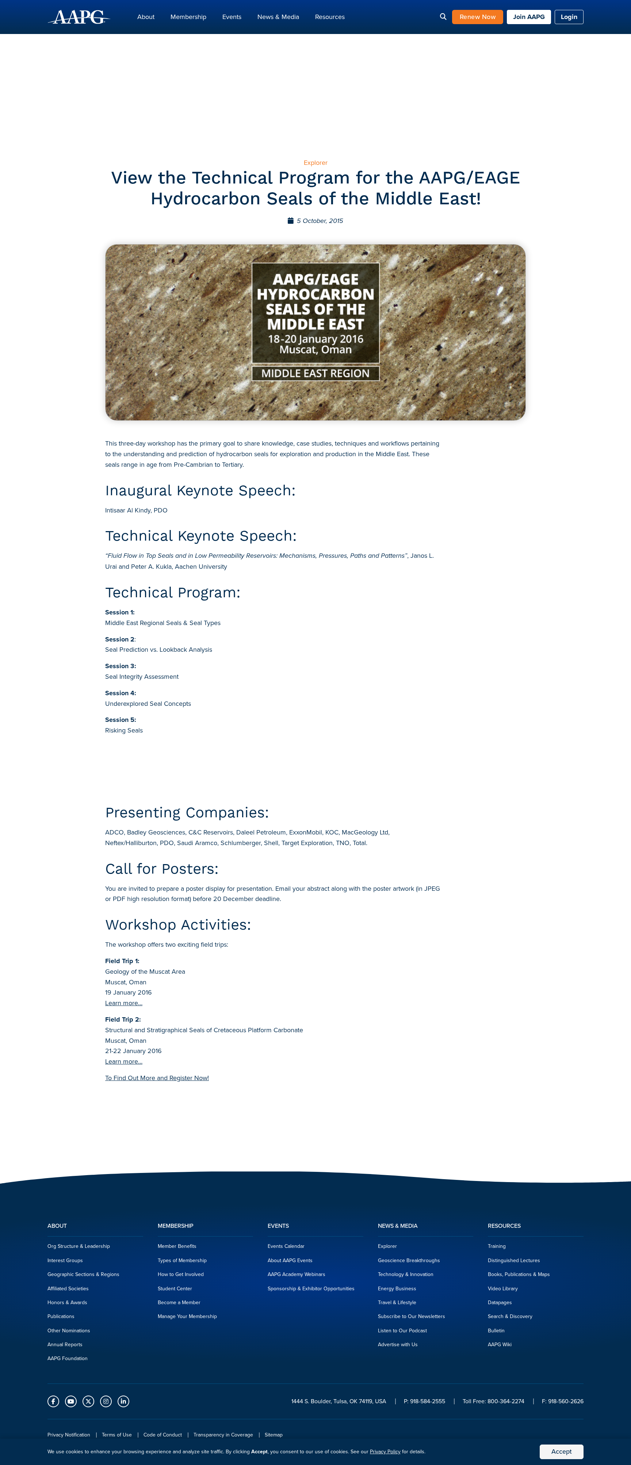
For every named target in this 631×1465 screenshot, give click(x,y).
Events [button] (231, 17)
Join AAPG (529, 17)
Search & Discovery (510, 1316)
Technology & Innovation (405, 1274)
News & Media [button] (278, 17)
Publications (60, 1316)
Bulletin (496, 1331)
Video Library (503, 1288)
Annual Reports (65, 1344)
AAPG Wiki (500, 1344)
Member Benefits (177, 1246)
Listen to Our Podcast (402, 1331)
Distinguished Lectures (514, 1260)
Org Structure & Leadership (78, 1246)
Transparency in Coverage (223, 1435)
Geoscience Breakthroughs (409, 1260)
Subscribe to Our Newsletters (411, 1316)
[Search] (443, 17)
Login (569, 17)
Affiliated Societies (68, 1288)
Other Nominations (68, 1331)
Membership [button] (188, 17)
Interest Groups (65, 1260)
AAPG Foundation (67, 1358)
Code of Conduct (163, 1435)
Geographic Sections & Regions (83, 1274)
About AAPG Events (290, 1260)
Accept (561, 1451)
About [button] (145, 17)
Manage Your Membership (187, 1316)
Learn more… (123, 1003)
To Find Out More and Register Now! (157, 1078)
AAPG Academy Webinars (296, 1274)
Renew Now (478, 17)
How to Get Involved (181, 1274)
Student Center (175, 1288)
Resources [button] (330, 17)
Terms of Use (117, 1435)
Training (497, 1246)
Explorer (387, 1246)
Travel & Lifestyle (397, 1302)
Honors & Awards (67, 1302)
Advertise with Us (398, 1344)
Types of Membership (182, 1260)
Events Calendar (286, 1246)
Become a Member (179, 1302)
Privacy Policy (385, 1451)
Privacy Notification (68, 1435)
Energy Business (397, 1288)
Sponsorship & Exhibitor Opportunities (311, 1288)
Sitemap (274, 1435)
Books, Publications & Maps (519, 1274)
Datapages (500, 1302)
